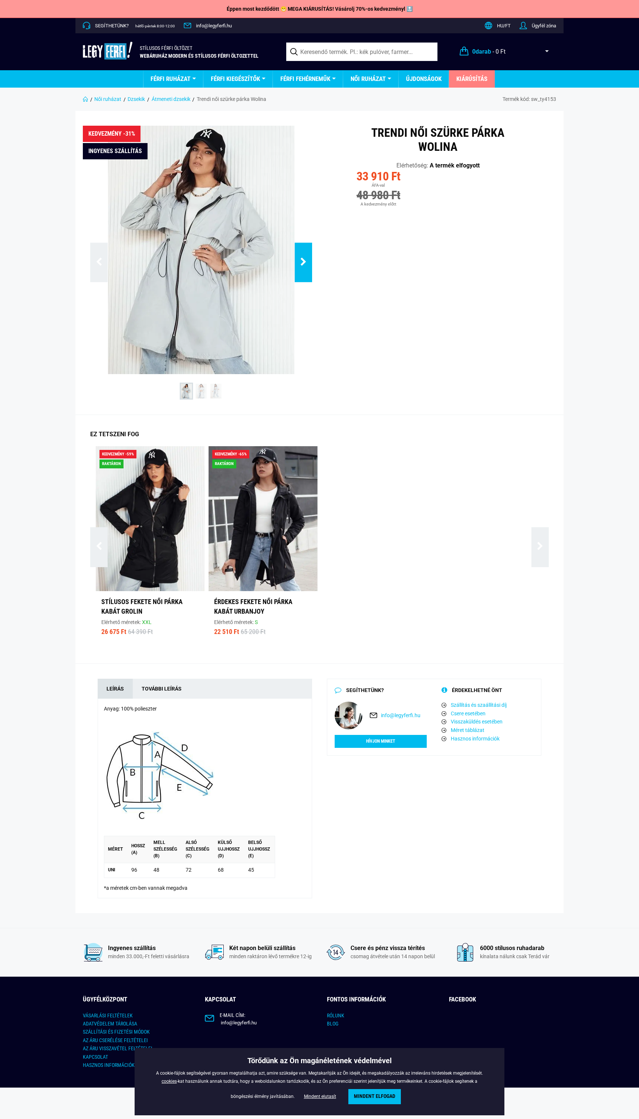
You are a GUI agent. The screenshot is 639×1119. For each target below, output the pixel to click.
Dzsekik (136, 99)
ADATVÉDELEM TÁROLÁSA (110, 1024)
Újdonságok (424, 78)
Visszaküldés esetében (477, 722)
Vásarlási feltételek (108, 1015)
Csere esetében (468, 713)
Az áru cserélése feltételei (115, 1040)
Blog (332, 1024)
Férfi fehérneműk (305, 78)
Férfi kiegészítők (235, 78)
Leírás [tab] (115, 689)
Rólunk (335, 1015)
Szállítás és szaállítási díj (479, 705)
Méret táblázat (467, 730)
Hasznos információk (475, 739)
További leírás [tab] (162, 689)
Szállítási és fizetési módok (116, 1032)
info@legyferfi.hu (214, 25)
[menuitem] (173, 79)
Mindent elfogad (374, 1096)
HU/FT (504, 25)
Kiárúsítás (471, 78)
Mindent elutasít (320, 1096)
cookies (169, 1081)
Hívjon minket (380, 741)
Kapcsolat (95, 1057)
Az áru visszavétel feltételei (117, 1048)
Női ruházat (368, 78)
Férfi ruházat (170, 78)
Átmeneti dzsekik (171, 99)
